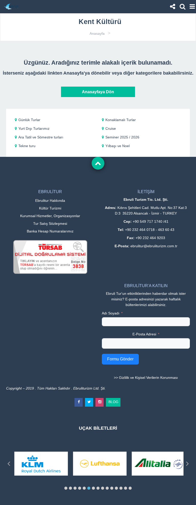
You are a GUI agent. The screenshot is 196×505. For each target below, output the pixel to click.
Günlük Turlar (29, 120)
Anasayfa (97, 33)
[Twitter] (89, 400)
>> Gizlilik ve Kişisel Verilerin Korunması (146, 377)
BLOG (113, 401)
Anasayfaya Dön (98, 92)
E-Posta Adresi (144, 334)
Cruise (110, 128)
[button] (65, 488)
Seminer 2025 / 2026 (122, 137)
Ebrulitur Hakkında (50, 200)
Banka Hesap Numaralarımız (50, 231)
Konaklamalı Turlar (120, 120)
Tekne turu (26, 146)
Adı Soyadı (110, 313)
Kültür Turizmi (50, 208)
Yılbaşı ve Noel (117, 146)
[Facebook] (79, 400)
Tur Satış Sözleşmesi (50, 223)
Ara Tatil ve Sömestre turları (40, 137)
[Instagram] (100, 400)
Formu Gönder (120, 359)
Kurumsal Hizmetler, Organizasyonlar (50, 216)
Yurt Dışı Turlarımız (34, 128)
